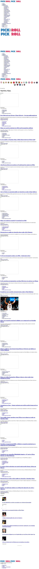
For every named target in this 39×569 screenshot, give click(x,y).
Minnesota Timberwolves (6, 371)
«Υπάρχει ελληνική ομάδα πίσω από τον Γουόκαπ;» (12, 517)
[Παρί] (37, 83)
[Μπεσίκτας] (24, 85)
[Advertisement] (19, 43)
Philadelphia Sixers (5, 187)
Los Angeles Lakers (5, 461)
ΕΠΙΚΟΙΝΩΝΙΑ (4, 26)
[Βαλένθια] (6, 83)
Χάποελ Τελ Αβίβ (7, 10)
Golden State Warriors (5, 214)
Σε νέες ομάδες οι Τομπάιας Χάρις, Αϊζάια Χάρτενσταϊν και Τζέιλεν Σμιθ (17, 139)
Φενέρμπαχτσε (6, 8)
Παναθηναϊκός (6, 9)
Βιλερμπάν (6, 21)
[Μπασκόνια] (17, 85)
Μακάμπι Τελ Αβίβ (7, 14)
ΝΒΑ (3, 112)
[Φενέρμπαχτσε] (8, 83)
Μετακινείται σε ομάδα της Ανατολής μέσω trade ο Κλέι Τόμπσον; (16, 232)
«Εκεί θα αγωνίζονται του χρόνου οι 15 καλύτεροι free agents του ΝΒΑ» (17, 164)
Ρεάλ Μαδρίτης (6, 57)
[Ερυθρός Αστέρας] (21, 83)
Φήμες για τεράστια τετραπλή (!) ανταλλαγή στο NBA (13, 220)
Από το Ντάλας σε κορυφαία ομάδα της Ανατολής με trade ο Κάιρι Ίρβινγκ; (18, 191)
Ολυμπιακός (6, 6)
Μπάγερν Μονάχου (7, 15)
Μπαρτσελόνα (6, 12)
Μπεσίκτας (6, 22)
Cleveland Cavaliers (5, 314)
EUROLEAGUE (5, 5)
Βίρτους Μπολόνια (7, 19)
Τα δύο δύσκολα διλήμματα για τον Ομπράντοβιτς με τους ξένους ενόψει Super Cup (18, 534)
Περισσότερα (2, 493)
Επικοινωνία (4, 567)
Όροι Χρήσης (4, 565)
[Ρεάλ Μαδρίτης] (3, 83)
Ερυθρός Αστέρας (7, 13)
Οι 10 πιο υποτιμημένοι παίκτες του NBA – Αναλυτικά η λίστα (15, 255)
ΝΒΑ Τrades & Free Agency (6, 113)
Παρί (5, 18)
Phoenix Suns (4, 123)
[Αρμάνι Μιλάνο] (32, 83)
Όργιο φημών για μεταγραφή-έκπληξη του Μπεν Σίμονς (13, 510)
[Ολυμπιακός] (1, 83)
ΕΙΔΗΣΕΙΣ (4, 4)
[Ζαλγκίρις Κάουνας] (16, 83)
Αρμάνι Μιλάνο (6, 16)
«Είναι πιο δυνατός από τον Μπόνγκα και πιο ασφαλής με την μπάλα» (15, 542)
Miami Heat (4, 122)
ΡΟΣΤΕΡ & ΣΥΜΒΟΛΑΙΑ (6, 23)
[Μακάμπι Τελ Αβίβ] (26, 83)
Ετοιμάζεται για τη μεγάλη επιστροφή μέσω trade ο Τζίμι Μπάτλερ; (16, 291)
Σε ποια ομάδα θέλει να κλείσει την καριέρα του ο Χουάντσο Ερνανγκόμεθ (16, 502)
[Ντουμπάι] (24, 83)
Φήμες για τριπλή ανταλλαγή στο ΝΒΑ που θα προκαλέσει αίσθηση (16, 128)
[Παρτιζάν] (34, 83)
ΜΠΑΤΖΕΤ (4, 24)
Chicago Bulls (4, 133)
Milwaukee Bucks (5, 277)
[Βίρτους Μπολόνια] (15, 85)
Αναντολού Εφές (6, 20)
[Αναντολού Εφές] (20, 85)
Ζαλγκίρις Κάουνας (7, 11)
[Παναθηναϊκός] (11, 83)
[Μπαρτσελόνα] (19, 83)
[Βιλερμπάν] (22, 85)
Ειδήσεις (3, 111)
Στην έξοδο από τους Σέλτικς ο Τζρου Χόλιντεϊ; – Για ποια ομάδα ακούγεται (18, 115)
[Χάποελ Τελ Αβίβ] (14, 83)
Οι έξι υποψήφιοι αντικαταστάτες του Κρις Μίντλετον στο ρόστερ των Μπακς (19, 281)
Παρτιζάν (5, 17)
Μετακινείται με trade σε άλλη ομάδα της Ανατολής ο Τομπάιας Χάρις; (17, 478)
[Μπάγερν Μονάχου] (29, 83)
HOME (3, 3)
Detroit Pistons (4, 110)
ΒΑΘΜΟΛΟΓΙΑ (4, 25)
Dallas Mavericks (5, 186)
